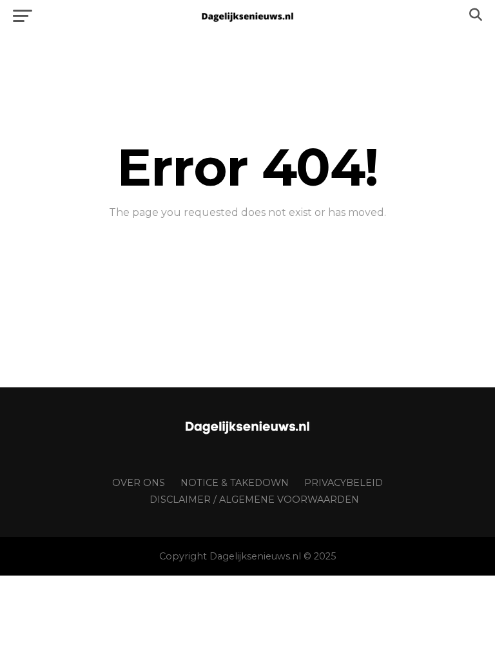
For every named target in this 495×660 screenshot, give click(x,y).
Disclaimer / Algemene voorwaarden (254, 499)
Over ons (138, 483)
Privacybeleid (343, 483)
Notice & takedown (234, 483)
